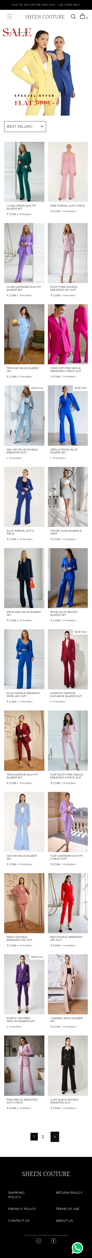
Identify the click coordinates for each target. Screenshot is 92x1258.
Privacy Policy (22, 1209)
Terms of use (67, 1209)
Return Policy (69, 1192)
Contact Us (18, 1220)
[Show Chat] (79, 1248)
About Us (64, 1220)
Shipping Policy (16, 1195)
